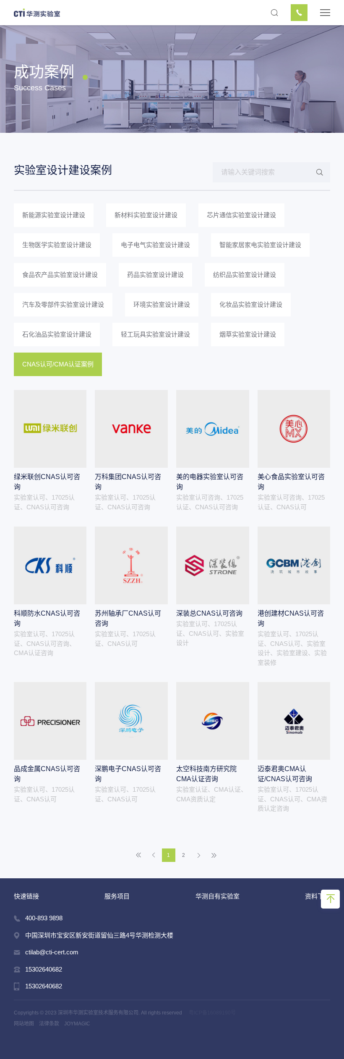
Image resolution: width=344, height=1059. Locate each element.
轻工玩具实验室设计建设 (155, 334)
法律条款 (49, 1024)
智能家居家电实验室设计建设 (260, 244)
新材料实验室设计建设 (146, 215)
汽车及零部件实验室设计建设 (63, 304)
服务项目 (117, 896)
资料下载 (317, 896)
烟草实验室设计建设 (247, 334)
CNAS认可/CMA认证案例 (58, 364)
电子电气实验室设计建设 (155, 244)
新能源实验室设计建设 (53, 215)
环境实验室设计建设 (161, 304)
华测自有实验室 (217, 896)
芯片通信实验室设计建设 (241, 215)
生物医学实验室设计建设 (56, 244)
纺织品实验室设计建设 (244, 274)
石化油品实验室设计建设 (56, 334)
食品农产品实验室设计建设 (60, 274)
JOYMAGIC (77, 1024)
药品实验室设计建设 (155, 274)
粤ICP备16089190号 (212, 1013)
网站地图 (24, 1024)
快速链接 (26, 896)
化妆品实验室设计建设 (250, 304)
